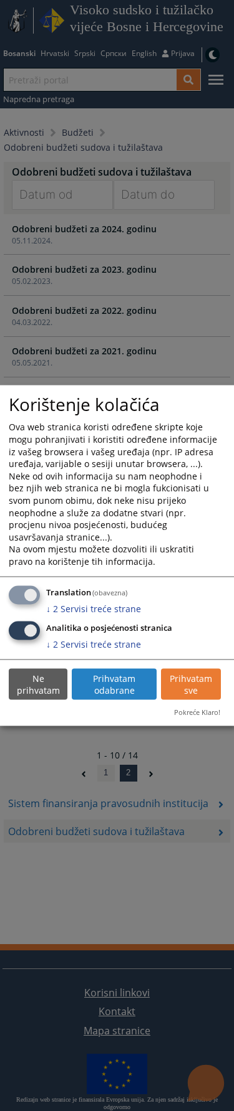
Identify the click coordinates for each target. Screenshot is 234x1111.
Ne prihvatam (38, 684)
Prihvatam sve (191, 684)
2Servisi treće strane (93, 608)
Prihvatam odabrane (114, 684)
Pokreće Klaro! (197, 712)
